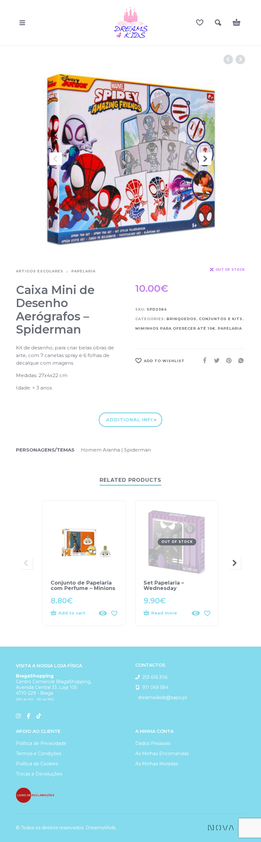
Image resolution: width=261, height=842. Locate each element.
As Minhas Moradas (156, 764)
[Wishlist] (199, 22)
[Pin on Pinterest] (227, 360)
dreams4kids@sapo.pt (161, 697)
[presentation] (55, 158)
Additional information (129, 420)
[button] (22, 23)
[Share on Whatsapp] (239, 360)
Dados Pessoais (152, 743)
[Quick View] (103, 613)
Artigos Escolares (39, 271)
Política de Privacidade (41, 743)
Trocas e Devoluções (39, 774)
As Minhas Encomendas (162, 753)
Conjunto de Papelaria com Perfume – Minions (83, 585)
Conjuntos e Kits (221, 319)
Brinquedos (181, 319)
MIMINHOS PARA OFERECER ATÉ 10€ (175, 328)
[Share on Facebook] (203, 360)
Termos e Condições (38, 753)
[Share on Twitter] (215, 360)
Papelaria (83, 271)
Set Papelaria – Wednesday (164, 585)
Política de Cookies (37, 764)
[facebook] (226, 827)
